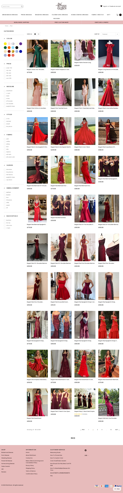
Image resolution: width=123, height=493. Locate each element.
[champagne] (5, 51)
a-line (7, 118)
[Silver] (13, 43)
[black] (16, 47)
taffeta (8, 144)
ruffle (7, 202)
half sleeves (9, 174)
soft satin (8, 154)
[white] (20, 47)
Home (6, 26)
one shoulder (9, 103)
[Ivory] (16, 43)
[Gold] (13, 51)
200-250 (8, 75)
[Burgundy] (9, 51)
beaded (8, 194)
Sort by (96, 34)
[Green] (5, 47)
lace (7, 146)
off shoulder (9, 101)
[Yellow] (5, 43)
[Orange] (9, 47)
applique (8, 192)
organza (8, 151)
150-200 (8, 73)
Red (11, 26)
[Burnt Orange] (13, 55)
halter (7, 96)
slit (7, 207)
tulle (7, 149)
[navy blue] (16, 51)
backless (8, 220)
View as (29, 34)
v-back (8, 228)
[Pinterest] (85, 450)
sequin (8, 205)
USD (86, 455)
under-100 (9, 68)
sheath (8, 124)
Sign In (105, 6)
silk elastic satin (10, 157)
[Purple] (20, 43)
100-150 (8, 70)
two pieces (9, 126)
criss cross (9, 225)
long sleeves (9, 172)
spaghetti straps (10, 106)
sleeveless (9, 169)
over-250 (8, 78)
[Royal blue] (20, 51)
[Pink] (9, 43)
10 (111, 429)
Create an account (115, 6)
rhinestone (9, 200)
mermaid (8, 121)
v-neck (8, 93)
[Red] (9, 55)
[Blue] (13, 47)
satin (7, 139)
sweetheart (9, 90)
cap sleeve (9, 179)
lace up (8, 222)
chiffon (8, 141)
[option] (21, 22)
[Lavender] (5, 55)
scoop (8, 98)
